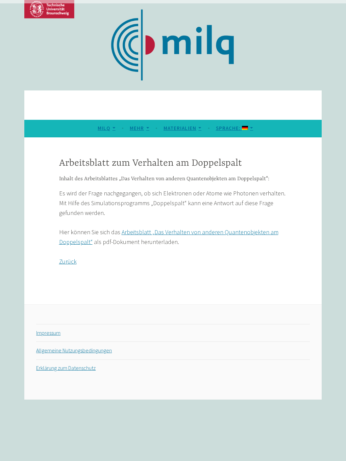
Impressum (48, 332)
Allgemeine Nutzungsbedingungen (74, 350)
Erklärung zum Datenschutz (66, 367)
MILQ (104, 128)
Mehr (137, 128)
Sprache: (229, 128)
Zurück (68, 261)
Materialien (180, 128)
